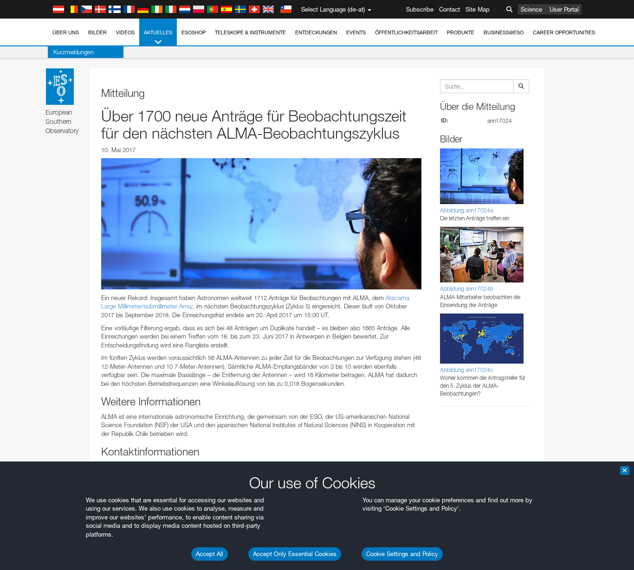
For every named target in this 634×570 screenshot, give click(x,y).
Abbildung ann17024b (466, 288)
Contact (449, 9)
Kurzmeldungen (73, 52)
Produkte (460, 32)
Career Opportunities (564, 32)
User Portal (564, 9)
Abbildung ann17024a (466, 210)
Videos (125, 32)
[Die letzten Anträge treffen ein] (261, 223)
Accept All (209, 553)
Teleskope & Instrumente (250, 32)
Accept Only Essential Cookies (294, 553)
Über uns (65, 32)
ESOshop (193, 32)
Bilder (97, 32)
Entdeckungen (316, 32)
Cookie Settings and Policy (402, 553)
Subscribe (419, 9)
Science (531, 9)
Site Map (478, 9)
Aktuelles (158, 32)
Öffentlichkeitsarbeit (406, 32)
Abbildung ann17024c (466, 369)
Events (356, 32)
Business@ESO (504, 32)
